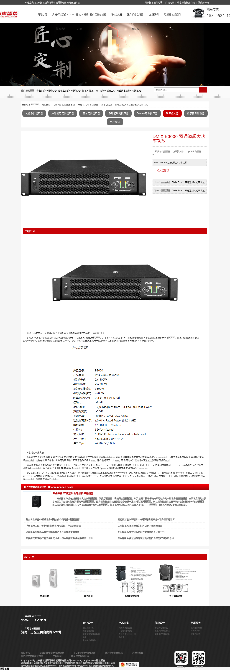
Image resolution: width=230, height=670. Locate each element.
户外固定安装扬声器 (62, 113)
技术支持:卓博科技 (29, 668)
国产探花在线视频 (98, 17)
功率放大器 (106, 104)
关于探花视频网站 (153, 2)
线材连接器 (117, 14)
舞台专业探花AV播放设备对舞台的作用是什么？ (53, 519)
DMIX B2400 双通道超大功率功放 (188, 182)
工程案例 (154, 14)
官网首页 (25, 652)
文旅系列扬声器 (34, 113)
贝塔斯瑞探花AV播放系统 (60, 17)
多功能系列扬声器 (118, 113)
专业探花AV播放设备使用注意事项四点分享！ (142, 531)
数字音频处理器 (195, 113)
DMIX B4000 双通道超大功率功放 (188, 190)
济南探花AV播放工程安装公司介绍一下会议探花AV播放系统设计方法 (59, 538)
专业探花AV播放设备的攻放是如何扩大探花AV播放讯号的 (146, 538)
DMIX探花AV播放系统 (79, 17)
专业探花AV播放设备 (88, 104)
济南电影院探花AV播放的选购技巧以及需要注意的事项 (52, 531)
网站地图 (169, 2)
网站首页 (42, 14)
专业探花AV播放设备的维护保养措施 (72, 493)
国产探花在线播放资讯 (135, 17)
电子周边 (115, 121)
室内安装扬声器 (91, 113)
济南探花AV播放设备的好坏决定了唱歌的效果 (140, 525)
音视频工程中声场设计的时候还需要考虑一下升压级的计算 (146, 519)
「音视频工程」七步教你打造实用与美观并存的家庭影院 (53, 525)
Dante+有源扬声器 (147, 113)
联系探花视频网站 (186, 2)
